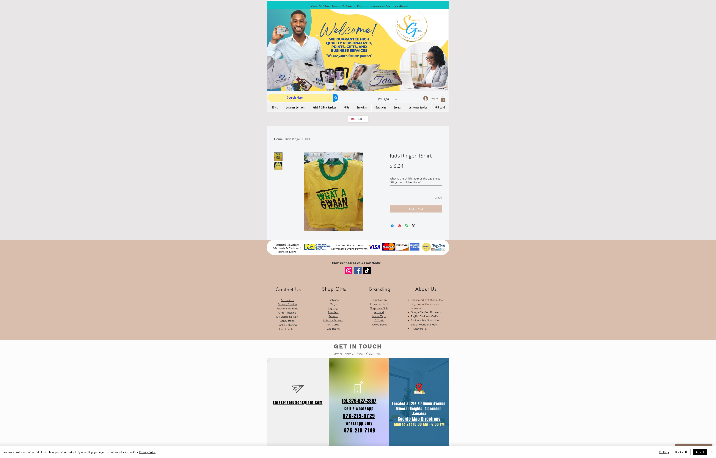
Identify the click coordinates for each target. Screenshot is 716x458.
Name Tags (379, 316)
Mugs (333, 304)
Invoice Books (379, 324)
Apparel (379, 312)
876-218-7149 (360, 430)
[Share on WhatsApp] (406, 226)
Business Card (379, 304)
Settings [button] (664, 452)
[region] (287, 307)
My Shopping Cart (287, 316)
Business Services (384, 6)
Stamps (333, 316)
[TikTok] (367, 270)
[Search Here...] (335, 98)
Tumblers (333, 312)
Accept (700, 452)
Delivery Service (287, 304)
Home (278, 139)
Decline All (681, 452)
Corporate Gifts (379, 308)
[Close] (711, 452)
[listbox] (388, 99)
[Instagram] (348, 270)
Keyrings (333, 308)
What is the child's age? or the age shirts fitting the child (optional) (415, 180)
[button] (388, 99)
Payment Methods (287, 308)
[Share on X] (413, 226)
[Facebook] (358, 270)
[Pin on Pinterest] (399, 226)
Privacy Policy (419, 328)
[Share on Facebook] (392, 226)
